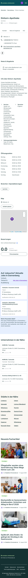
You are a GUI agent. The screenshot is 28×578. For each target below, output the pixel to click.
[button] (22, 3)
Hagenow (3, 422)
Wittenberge (17, 422)
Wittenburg (4, 408)
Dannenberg (10, 10)
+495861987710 (8, 40)
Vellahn (16, 425)
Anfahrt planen (7, 206)
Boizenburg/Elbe (5, 411)
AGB (18, 569)
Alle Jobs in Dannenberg (20, 280)
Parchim (16, 408)
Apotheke (5, 189)
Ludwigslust (4, 418)
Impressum (22, 569)
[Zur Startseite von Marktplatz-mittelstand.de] (7, 3)
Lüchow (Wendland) (20, 404)
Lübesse (3, 415)
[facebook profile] (2, 53)
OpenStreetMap (18, 231)
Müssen (16, 418)
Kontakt (7, 567)
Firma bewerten (14, 254)
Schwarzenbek (18, 415)
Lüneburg (3, 400)
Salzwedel (4, 404)
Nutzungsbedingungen (9, 569)
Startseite (3, 10)
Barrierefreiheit (20, 567)
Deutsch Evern (18, 411)
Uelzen (16, 400)
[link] (14, 292)
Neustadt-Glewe (5, 425)
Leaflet (12, 231)
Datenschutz (13, 567)
